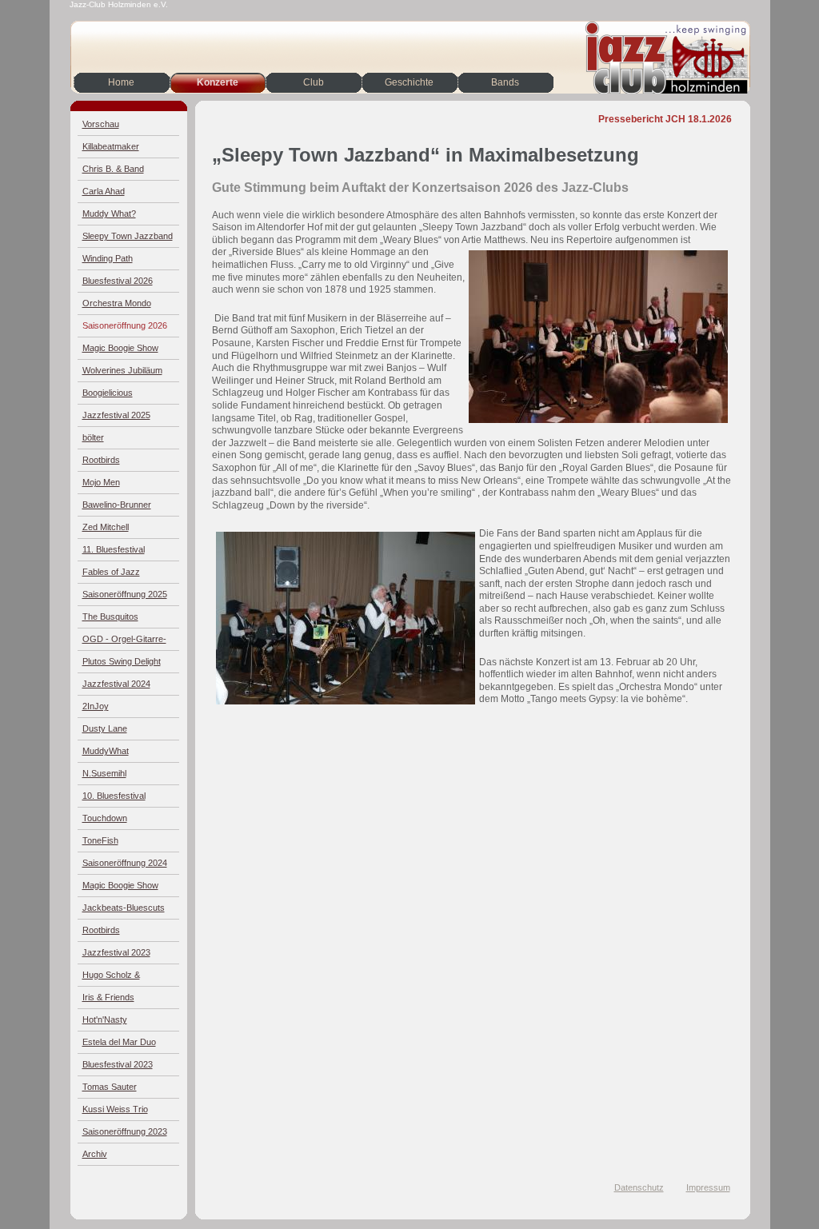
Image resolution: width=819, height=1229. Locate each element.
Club (313, 82)
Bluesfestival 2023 (117, 1064)
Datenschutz (639, 1187)
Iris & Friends (108, 997)
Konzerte (217, 82)
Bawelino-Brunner (116, 504)
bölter (93, 437)
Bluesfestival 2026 (117, 280)
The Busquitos (110, 616)
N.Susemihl (104, 773)
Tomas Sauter (109, 1086)
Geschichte (409, 82)
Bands (505, 82)
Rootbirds (101, 460)
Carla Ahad (103, 191)
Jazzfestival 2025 (116, 415)
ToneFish (100, 840)
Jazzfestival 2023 (116, 952)
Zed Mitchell (105, 527)
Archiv (94, 1154)
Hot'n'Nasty (104, 1019)
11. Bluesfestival (113, 549)
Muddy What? (109, 213)
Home (121, 82)
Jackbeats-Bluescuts (123, 907)
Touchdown (104, 818)
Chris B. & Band (113, 169)
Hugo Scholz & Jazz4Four (111, 978)
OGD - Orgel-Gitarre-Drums (124, 642)
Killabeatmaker (110, 146)
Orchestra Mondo (116, 303)
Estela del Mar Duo (119, 1042)
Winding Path (107, 258)
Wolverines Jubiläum (122, 370)
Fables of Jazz (111, 572)
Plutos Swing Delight (121, 661)
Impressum (708, 1187)
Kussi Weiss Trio (115, 1109)
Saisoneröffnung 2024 (124, 863)
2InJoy (95, 706)
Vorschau (100, 124)
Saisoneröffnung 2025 (124, 594)
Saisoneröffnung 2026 (124, 325)
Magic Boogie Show (120, 348)
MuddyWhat (105, 751)
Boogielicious (107, 392)
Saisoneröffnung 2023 (124, 1131)
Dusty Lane (104, 728)
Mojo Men (101, 482)
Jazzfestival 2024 (116, 683)
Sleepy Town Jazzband (127, 236)
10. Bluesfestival (114, 795)
